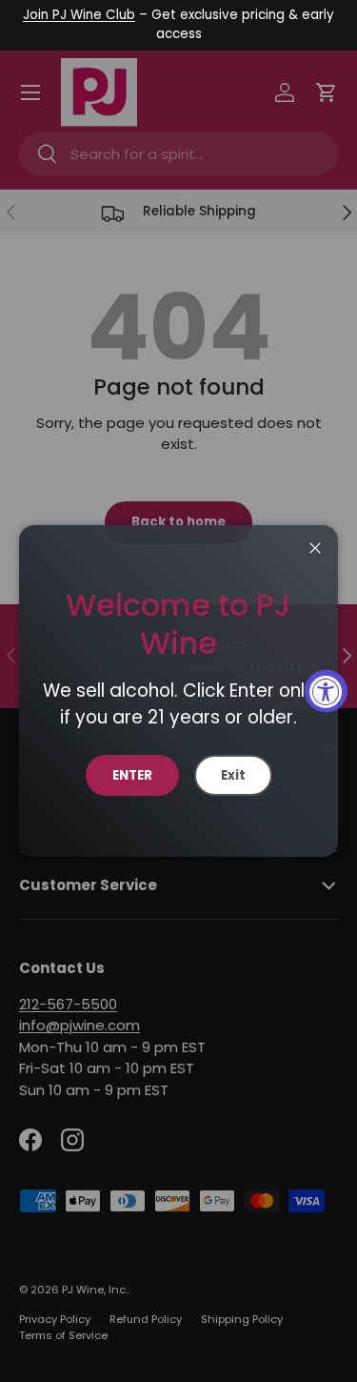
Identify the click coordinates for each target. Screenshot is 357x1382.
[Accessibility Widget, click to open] (326, 691)
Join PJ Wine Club (79, 15)
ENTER (132, 775)
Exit (233, 775)
